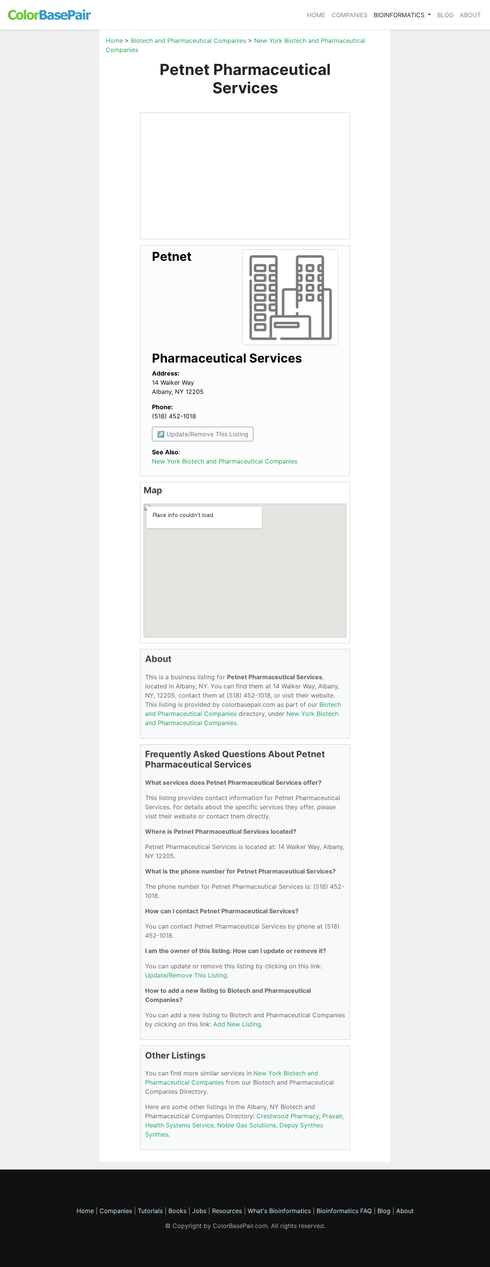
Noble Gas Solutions (246, 1125)
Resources (227, 1211)
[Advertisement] (63, 150)
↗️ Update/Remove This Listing (202, 434)
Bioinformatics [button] (400, 15)
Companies (350, 15)
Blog (445, 15)
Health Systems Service (179, 1125)
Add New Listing (237, 1024)
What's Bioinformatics (279, 1211)
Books (177, 1211)
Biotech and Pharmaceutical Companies (188, 40)
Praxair (332, 1116)
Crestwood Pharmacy (287, 1116)
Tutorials (150, 1211)
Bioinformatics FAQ (345, 1211)
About (470, 15)
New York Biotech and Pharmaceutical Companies (224, 461)
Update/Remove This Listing (186, 975)
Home (316, 15)
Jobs (199, 1211)
